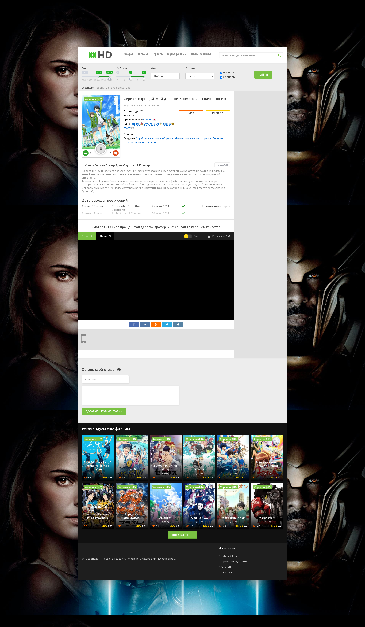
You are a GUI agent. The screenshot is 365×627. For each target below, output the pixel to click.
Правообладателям (234, 561)
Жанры (128, 54)
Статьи (226, 566)
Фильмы (142, 54)
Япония (147, 119)
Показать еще (182, 535)
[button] (216, 210)
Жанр (154, 68)
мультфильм (151, 123)
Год (84, 68)
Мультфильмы (177, 54)
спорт (127, 128)
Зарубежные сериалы (149, 138)
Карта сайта (229, 555)
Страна (190, 68)
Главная (226, 572)
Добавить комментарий (104, 411)
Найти (263, 75)
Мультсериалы (184, 138)
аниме (136, 123)
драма (167, 123)
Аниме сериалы (200, 54)
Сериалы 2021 (142, 142)
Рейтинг (121, 68)
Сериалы (157, 54)
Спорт (155, 142)
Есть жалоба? (221, 236)
